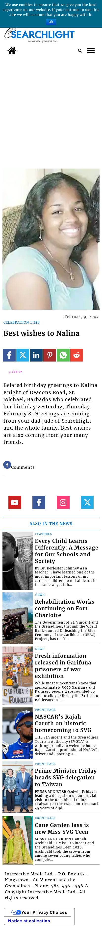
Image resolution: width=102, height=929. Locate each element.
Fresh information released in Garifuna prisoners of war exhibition (63, 666)
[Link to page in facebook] (9, 355)
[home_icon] (11, 51)
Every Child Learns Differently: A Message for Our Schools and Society (66, 551)
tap (91, 50)
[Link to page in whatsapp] (63, 355)
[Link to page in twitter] (22, 355)
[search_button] (79, 51)
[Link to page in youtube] (14, 502)
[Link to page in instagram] (63, 502)
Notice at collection (29, 920)
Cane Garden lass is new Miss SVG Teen (62, 828)
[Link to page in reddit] (76, 355)
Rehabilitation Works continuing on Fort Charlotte (65, 609)
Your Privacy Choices (44, 912)
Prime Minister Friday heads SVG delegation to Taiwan (66, 778)
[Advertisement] (51, 110)
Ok (51, 22)
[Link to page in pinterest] (49, 355)
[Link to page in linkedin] (36, 355)
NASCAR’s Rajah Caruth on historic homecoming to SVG (63, 724)
